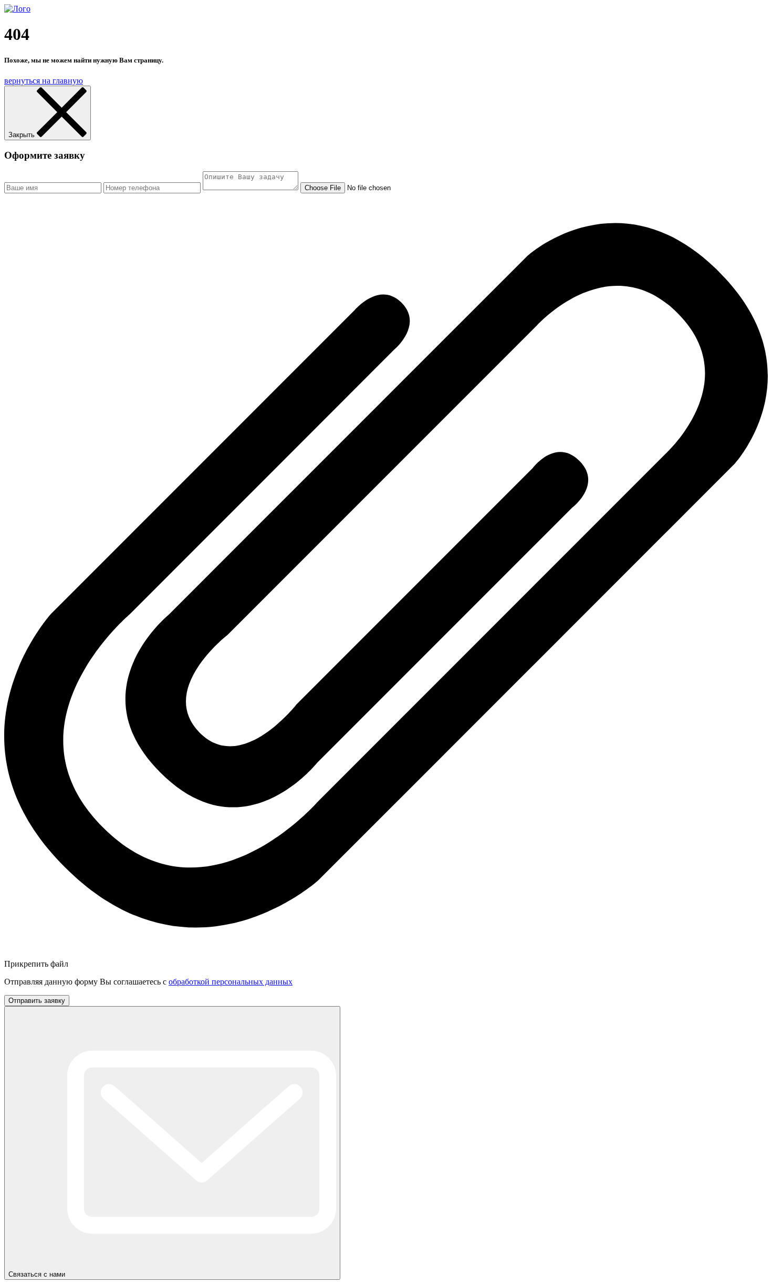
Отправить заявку (36, 1001)
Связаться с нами (37, 1274)
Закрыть (22, 135)
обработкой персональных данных (231, 981)
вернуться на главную (43, 80)
